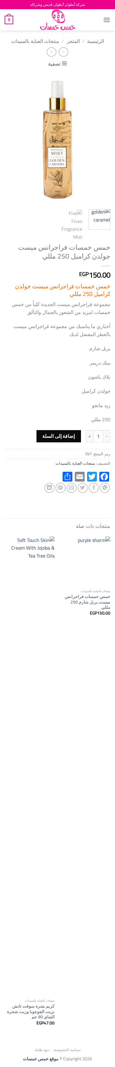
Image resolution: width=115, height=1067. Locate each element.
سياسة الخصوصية (67, 1049)
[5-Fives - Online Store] (57, 20)
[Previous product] (51, 52)
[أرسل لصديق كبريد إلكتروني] (72, 488)
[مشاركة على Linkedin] (49, 488)
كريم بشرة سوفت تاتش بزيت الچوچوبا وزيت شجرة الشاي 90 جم (31, 1012)
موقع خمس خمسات (41, 1058)
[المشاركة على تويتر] (83, 488)
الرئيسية (95, 41)
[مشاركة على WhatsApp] (105, 488)
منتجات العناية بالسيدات (35, 41)
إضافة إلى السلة (58, 436)
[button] (106, 19)
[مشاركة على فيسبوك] (94, 488)
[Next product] (63, 52)
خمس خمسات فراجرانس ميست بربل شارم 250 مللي (87, 602)
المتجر (73, 41)
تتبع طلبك (41, 1049)
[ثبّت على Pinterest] (61, 488)
